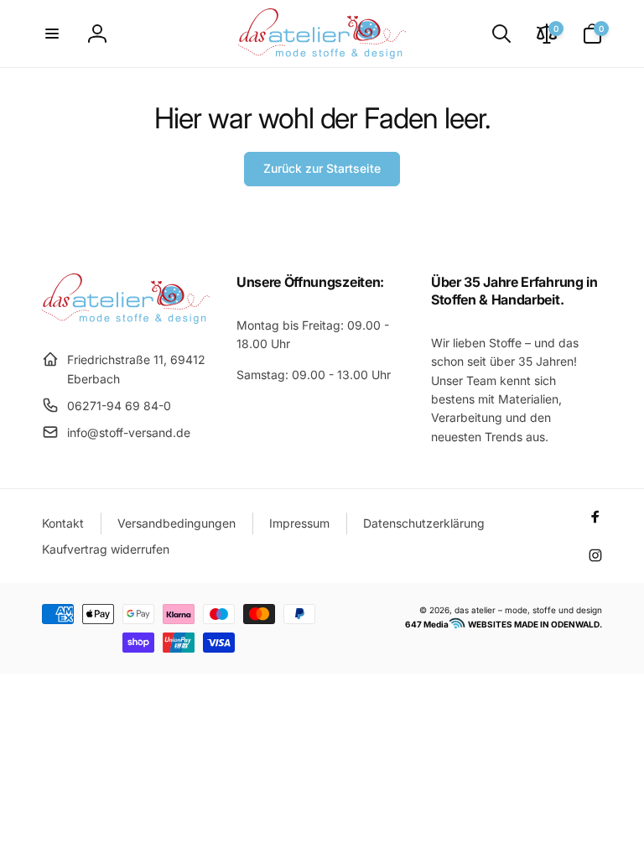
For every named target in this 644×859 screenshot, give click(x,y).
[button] (52, 33)
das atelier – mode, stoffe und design (528, 610)
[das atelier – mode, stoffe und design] (126, 318)
